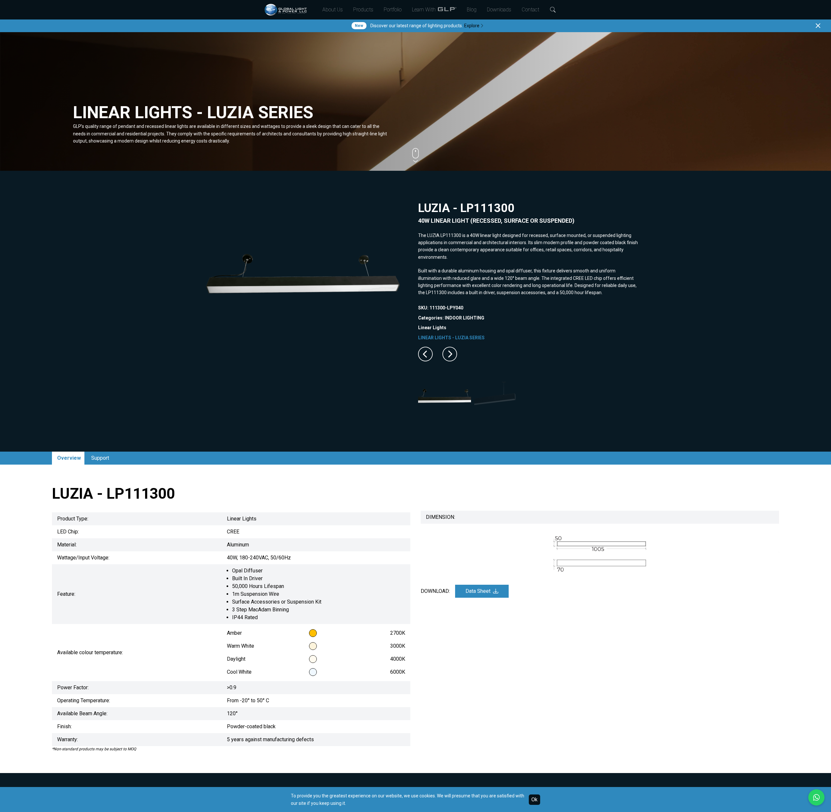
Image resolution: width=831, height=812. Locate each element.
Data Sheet (477, 591)
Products (363, 9)
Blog (472, 9)
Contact (530, 9)
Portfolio (393, 9)
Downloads (499, 9)
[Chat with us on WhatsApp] (816, 797)
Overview (69, 458)
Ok (534, 799)
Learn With (424, 9)
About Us (332, 9)
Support (100, 458)
